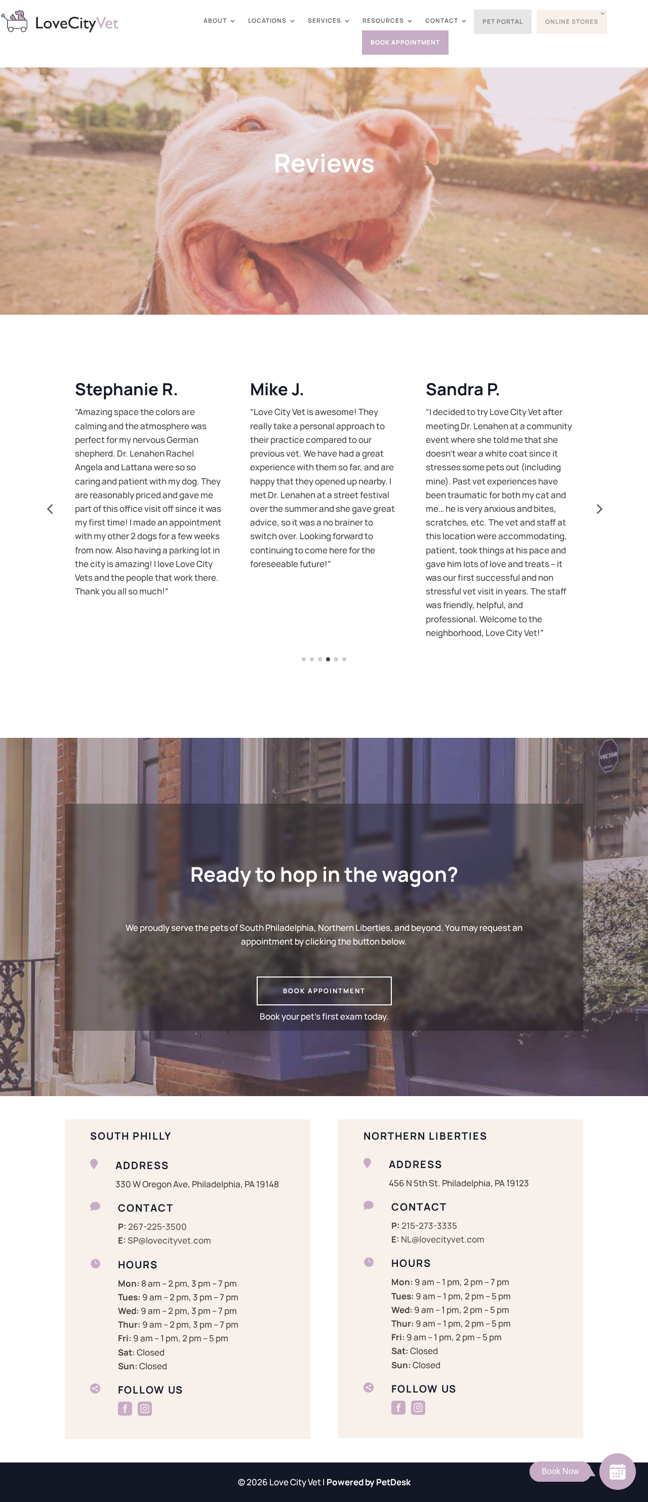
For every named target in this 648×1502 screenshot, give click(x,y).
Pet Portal (502, 21)
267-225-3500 (157, 1226)
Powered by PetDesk (369, 1482)
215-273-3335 (429, 1225)
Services (324, 21)
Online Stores (571, 21)
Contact (441, 21)
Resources (383, 21)
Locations (267, 21)
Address (142, 1165)
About (215, 21)
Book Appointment (405, 42)
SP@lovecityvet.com (169, 1240)
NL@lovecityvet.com (442, 1239)
